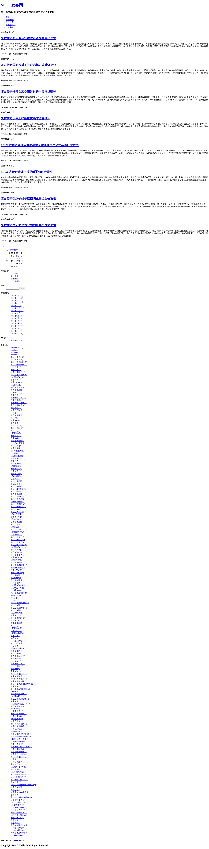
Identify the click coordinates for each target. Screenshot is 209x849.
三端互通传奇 (18, 800)
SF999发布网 (12, 5)
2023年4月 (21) (17, 303)
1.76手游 (16, 590)
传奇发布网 (17, 583)
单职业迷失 (17, 537)
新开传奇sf (16, 550)
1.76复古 (9, 27)
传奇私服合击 (18, 458)
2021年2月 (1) (16, 331)
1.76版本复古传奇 (19, 696)
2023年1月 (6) (16, 306)
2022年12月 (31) (17, 308)
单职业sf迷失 (18, 540)
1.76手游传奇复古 (19, 585)
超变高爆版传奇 (19, 752)
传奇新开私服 (18, 410)
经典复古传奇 (18, 769)
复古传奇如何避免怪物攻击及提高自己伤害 (28, 38)
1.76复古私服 (17, 633)
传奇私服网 (17, 651)
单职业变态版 (18, 504)
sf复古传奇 (16, 519)
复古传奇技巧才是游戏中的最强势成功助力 (28, 225)
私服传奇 (16, 367)
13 (7, 261)
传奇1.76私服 (17, 573)
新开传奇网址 (18, 415)
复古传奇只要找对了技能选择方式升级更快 (28, 64)
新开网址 (16, 418)
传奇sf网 (15, 669)
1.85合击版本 (17, 830)
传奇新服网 (17, 448)
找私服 (15, 759)
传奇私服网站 (18, 372)
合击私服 (16, 636)
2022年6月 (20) (17, 321)
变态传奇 (16, 423)
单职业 (15, 431)
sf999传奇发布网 (19, 674)
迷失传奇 (16, 701)
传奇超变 (16, 471)
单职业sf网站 (17, 605)
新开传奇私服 (18, 405)
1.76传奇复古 (17, 532)
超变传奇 (16, 479)
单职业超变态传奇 (20, 699)
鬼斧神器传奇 (18, 764)
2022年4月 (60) (17, 326)
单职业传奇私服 (19, 362)
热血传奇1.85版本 (19, 780)
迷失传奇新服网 (19, 681)
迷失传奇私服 (18, 676)
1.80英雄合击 (17, 772)
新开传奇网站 (18, 618)
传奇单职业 (17, 359)
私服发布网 (10, 25)
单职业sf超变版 (18, 489)
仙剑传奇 (16, 795)
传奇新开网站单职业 (21, 736)
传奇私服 (16, 370)
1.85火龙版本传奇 (19, 802)
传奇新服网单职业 (20, 734)
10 (17, 258)
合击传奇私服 (18, 398)
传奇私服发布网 (19, 375)
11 (19, 258)
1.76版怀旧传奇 (18, 767)
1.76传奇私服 (17, 456)
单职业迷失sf (17, 542)
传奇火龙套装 (18, 787)
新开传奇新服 (18, 706)
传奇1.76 (16, 382)
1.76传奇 (16, 385)
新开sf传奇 (16, 552)
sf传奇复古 (16, 560)
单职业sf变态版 (18, 507)
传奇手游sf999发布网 (21, 792)
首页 (8, 17)
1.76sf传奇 (16, 535)
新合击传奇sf (17, 441)
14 (10, 261)
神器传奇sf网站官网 (20, 833)
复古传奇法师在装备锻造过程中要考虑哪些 (28, 91)
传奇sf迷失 (16, 469)
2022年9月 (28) (17, 316)
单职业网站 (17, 428)
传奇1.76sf (16, 570)
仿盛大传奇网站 (19, 807)
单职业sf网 (16, 610)
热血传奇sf (16, 390)
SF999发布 (16, 354)
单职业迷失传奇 (19, 653)
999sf (14, 352)
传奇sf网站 (16, 623)
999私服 (15, 598)
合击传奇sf (17, 400)
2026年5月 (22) (17, 298)
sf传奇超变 (16, 476)
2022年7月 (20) (17, 318)
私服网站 (16, 661)
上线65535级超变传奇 (21, 797)
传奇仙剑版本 (18, 762)
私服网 (15, 626)
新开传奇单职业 (19, 565)
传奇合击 (16, 395)
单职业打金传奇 (19, 643)
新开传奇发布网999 (20, 689)
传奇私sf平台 (17, 818)
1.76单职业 (16, 835)
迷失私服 (16, 686)
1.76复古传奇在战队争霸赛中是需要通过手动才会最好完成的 (40, 145)
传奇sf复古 (16, 557)
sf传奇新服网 (17, 451)
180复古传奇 (17, 805)
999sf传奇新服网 (19, 679)
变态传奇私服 (16, 341)
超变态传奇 (17, 711)
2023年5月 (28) (17, 301)
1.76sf (14, 600)
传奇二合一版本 (19, 813)
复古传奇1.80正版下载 (21, 747)
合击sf (15, 438)
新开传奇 (10, 20)
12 (22, 258)
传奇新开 (16, 413)
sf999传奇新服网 (19, 443)
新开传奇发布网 (19, 724)
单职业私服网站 (19, 608)
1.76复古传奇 (18, 377)
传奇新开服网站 (19, 714)
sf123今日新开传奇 (20, 739)
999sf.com (16, 709)
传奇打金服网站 (19, 726)
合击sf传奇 (16, 671)
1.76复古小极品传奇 (20, 704)
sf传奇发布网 (17, 648)
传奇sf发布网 (18, 568)
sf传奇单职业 (17, 514)
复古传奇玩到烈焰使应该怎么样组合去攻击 (28, 198)
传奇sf (15, 420)
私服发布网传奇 (19, 580)
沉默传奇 (16, 823)
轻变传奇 (16, 820)
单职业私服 (17, 524)
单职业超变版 (18, 481)
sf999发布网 (17, 613)
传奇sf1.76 (16, 620)
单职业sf (16, 509)
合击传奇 (10, 22)
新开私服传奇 (18, 555)
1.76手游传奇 (17, 588)
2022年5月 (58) (17, 323)
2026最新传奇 (18, 810)
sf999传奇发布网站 (20, 757)
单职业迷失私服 (19, 545)
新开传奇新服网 (19, 694)
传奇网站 (16, 425)
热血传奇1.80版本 (19, 815)
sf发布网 (16, 578)
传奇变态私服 (18, 729)
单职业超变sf (17, 486)
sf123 (14, 691)
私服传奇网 (17, 666)
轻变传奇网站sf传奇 (20, 825)
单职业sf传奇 (17, 512)
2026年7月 (14, 250)
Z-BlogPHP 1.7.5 (18, 840)
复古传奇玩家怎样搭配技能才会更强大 (25, 118)
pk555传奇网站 (18, 777)
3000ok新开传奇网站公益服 (24, 785)
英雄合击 (16, 790)
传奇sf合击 (16, 615)
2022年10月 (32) (17, 313)
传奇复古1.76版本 (19, 754)
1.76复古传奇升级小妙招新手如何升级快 (26, 171)
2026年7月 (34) (17, 295)
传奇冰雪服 (17, 744)
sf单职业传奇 (17, 502)
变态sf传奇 (16, 659)
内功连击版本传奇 (20, 774)
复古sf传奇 (16, 517)
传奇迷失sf (16, 463)
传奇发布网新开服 (20, 603)
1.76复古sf (16, 628)
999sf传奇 (16, 595)
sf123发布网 (17, 719)
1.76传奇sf (17, 453)
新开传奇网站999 (19, 742)
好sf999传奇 (17, 731)
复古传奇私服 (18, 664)
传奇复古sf (16, 562)
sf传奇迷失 (16, 466)
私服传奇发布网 (19, 593)
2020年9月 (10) (17, 333)
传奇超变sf (16, 474)
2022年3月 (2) (16, 328)
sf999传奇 (16, 446)
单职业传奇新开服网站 (22, 684)
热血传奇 (16, 638)
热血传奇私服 (18, 387)
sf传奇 (15, 527)
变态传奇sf (16, 494)
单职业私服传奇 (19, 529)
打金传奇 (16, 646)
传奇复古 (16, 436)
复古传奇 (16, 380)
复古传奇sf (16, 522)
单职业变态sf (17, 496)
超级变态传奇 (18, 721)
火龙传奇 (16, 782)
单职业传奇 (17, 357)
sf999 (14, 350)
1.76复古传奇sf (18, 547)
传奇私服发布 (18, 716)
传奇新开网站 (18, 641)
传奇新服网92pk (19, 749)
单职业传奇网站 (19, 365)
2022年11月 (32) (17, 311)
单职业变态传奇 (19, 491)
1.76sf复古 (16, 631)
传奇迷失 (16, 461)
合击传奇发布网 (19, 403)
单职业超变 (17, 484)
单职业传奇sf (17, 499)
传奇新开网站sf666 (20, 828)
